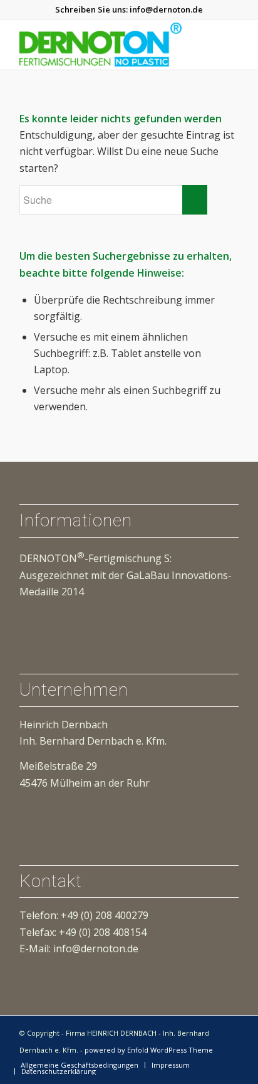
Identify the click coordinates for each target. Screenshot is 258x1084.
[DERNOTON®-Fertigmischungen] (107, 44)
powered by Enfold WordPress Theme (149, 1050)
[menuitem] (79, 1065)
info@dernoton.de (166, 9)
